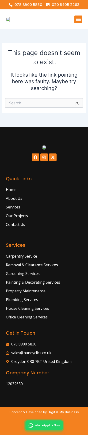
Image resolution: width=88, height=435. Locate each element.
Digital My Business (63, 412)
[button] (78, 19)
